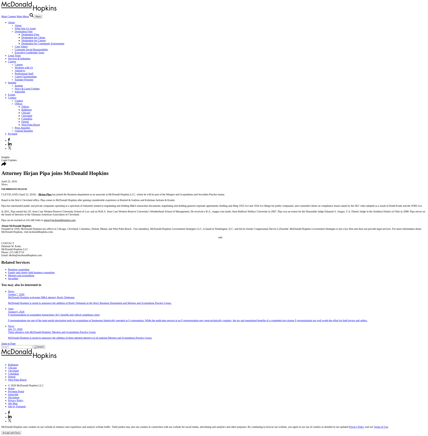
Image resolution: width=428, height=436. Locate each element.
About (11, 22)
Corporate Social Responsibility (31, 49)
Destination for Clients (33, 37)
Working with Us (24, 67)
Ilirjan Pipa (44, 194)
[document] (214, 426)
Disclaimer (13, 397)
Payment (12, 133)
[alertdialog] (214, 430)
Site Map (13, 403)
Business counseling (18, 269)
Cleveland (26, 115)
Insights (12, 82)
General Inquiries (24, 130)
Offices (18, 103)
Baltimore (26, 109)
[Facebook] (9, 140)
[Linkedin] (10, 144)
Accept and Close (11, 433)
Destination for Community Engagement (42, 43)
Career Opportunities (26, 76)
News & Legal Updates (27, 88)
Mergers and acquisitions (21, 275)
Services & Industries (19, 58)
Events (11, 94)
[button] (3, 165)
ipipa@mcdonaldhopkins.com (59, 220)
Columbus (26, 118)
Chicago (25, 112)
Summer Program (24, 79)
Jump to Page (8, 343)
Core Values (21, 46)
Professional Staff (24, 73)
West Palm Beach (30, 124)
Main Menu (23, 16)
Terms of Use (381, 426)
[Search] (32, 16)
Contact (12, 97)
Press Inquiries (22, 127)
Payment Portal (16, 391)
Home (11, 388)
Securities (13, 278)
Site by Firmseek (17, 406)
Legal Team (14, 55)
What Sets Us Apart (25, 28)
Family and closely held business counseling (31, 272)
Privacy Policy (15, 400)
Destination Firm (23, 31)
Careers (12, 61)
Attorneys (20, 70)
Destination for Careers (33, 40)
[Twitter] (10, 148)
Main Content (8, 16)
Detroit (25, 121)
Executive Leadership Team (29, 52)
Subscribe (20, 91)
